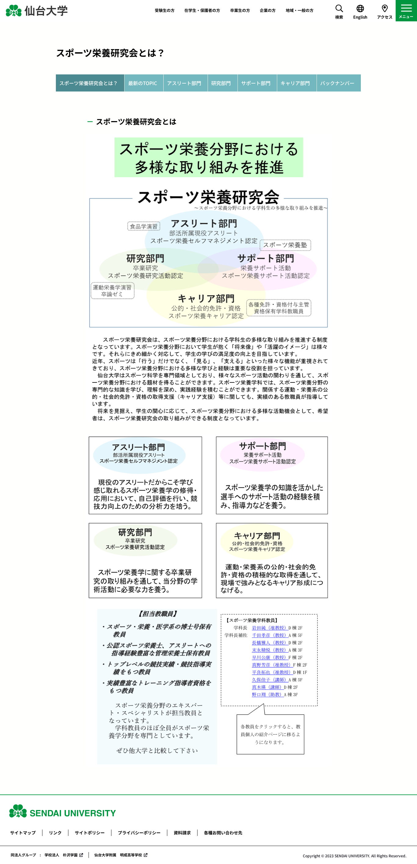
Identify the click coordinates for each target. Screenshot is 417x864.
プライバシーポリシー (139, 833)
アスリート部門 (184, 83)
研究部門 (221, 83)
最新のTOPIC (142, 83)
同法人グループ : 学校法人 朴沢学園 (44, 854)
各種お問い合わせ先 (223, 833)
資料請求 (182, 833)
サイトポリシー (90, 833)
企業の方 (268, 10)
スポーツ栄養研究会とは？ (88, 83)
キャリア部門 (295, 83)
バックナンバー (337, 83)
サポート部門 (255, 83)
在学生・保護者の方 (202, 10)
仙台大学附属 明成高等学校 (118, 854)
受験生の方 (165, 10)
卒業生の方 (240, 10)
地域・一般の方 (300, 10)
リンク (55, 833)
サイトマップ (23, 833)
